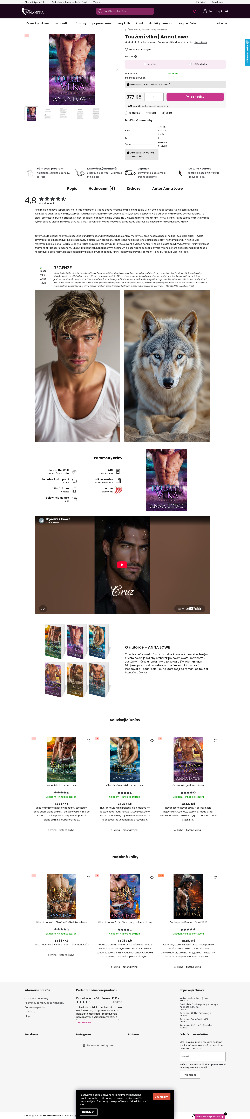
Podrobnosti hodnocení (171, 42)
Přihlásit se (190, 1074)
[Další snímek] (117, 69)
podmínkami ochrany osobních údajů (202, 1066)
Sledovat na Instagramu (100, 1045)
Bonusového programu (157, 106)
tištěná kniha (200, 64)
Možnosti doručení (135, 78)
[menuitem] (37, 23)
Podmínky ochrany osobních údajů (69, 2)
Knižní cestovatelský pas (194, 998)
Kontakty (30, 1011)
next (223, 787)
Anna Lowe (201, 42)
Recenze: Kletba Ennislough (195, 1013)
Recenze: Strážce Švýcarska (196, 1025)
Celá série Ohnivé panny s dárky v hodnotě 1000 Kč (199, 1005)
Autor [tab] (167, 188)
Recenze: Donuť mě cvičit (194, 1019)
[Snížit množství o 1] (146, 97)
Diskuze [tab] (134, 188)
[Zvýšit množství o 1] (161, 97)
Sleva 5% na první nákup (210, 1116)
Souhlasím (161, 1096)
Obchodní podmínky (35, 2)
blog (27, 1016)
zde (82, 1104)
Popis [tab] (72, 188)
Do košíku (197, 97)
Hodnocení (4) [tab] (102, 188)
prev (27, 787)
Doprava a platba (35, 1007)
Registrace (217, 2)
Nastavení (88, 1112)
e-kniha (152, 64)
